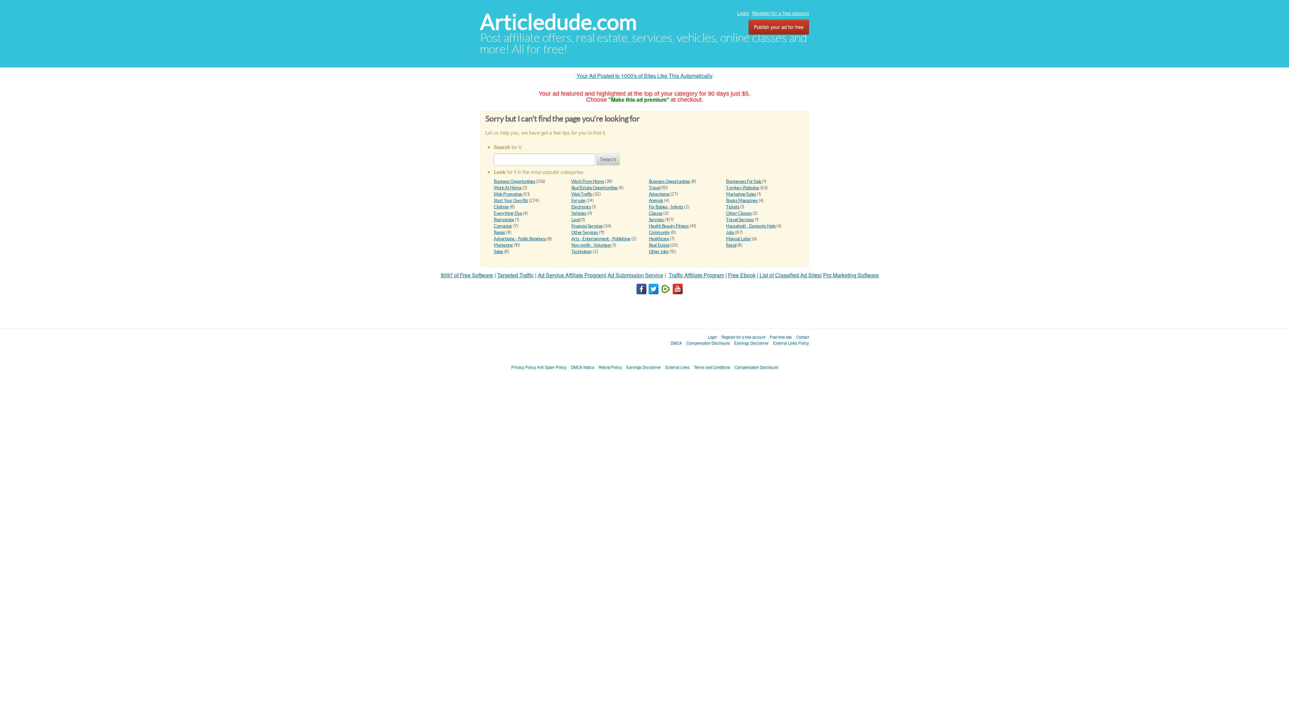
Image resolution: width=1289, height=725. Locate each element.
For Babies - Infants (666, 206)
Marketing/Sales (741, 194)
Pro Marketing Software (851, 275)
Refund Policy (610, 367)
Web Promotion (508, 194)
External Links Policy (791, 343)
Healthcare (659, 238)
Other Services (584, 232)
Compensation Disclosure (708, 343)
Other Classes (739, 213)
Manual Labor (738, 238)
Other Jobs (659, 251)
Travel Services (740, 219)
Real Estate (659, 245)
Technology (581, 251)
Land (575, 219)
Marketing (503, 245)
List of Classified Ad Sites (790, 275)
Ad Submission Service (635, 275)
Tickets (732, 206)
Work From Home (587, 181)
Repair (500, 232)
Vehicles (578, 213)
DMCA (676, 343)
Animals (656, 200)
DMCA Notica (582, 367)
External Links (677, 367)
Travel (655, 187)
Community (659, 232)
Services (656, 219)
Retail (731, 245)
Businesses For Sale (744, 181)
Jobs (730, 232)
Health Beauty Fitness (669, 226)
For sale (578, 200)
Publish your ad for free (779, 26)
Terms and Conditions (712, 367)
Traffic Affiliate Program (696, 275)
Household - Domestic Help (750, 226)
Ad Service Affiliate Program (571, 275)
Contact (802, 337)
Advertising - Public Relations (520, 238)
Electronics (581, 206)
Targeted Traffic (515, 275)
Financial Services (587, 226)
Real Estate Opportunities (594, 187)
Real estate (504, 219)
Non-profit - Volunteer (591, 245)
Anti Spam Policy (552, 367)
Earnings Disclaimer (751, 343)
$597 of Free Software (467, 275)
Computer (503, 226)
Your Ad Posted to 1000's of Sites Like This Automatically (645, 76)
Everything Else (508, 213)
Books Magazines (742, 200)
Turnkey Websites (742, 187)
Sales (498, 251)
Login (743, 13)
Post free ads (781, 337)
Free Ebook (742, 275)
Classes (656, 213)
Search (608, 159)
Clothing (501, 206)
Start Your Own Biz (511, 200)
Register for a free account (780, 13)
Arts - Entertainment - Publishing (600, 238)
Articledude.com (558, 22)
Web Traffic (581, 194)
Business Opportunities (514, 181)
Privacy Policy (523, 367)
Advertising (659, 194)
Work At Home (507, 187)
